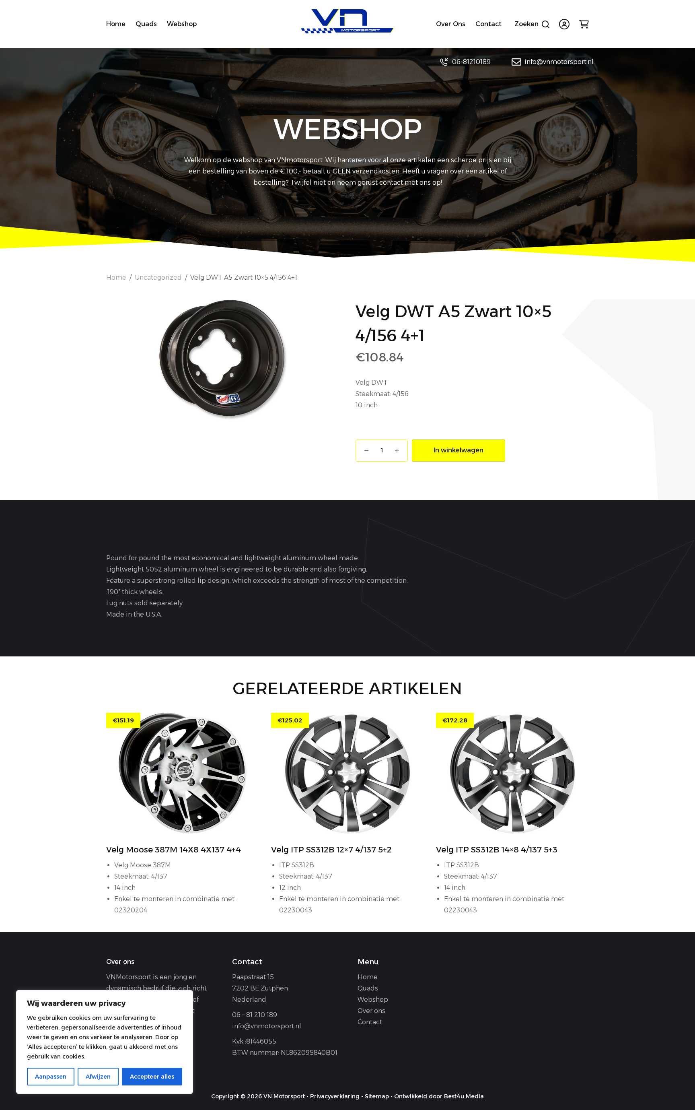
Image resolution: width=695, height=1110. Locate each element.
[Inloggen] (564, 24)
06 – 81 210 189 (254, 1015)
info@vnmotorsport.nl (559, 62)
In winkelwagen (458, 450)
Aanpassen (50, 1076)
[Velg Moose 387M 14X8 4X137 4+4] (182, 773)
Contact (488, 24)
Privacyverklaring (335, 1096)
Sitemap (377, 1096)
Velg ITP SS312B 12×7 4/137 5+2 (331, 849)
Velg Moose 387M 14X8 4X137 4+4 (173, 849)
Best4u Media (464, 1096)
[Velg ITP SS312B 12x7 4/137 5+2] (347, 773)
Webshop (182, 24)
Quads (146, 24)
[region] (104, 1042)
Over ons (450, 24)
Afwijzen (98, 1076)
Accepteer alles (152, 1076)
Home (115, 24)
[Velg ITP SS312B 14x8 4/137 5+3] (512, 773)
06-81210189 (471, 62)
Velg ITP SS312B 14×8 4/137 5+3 (496, 849)
